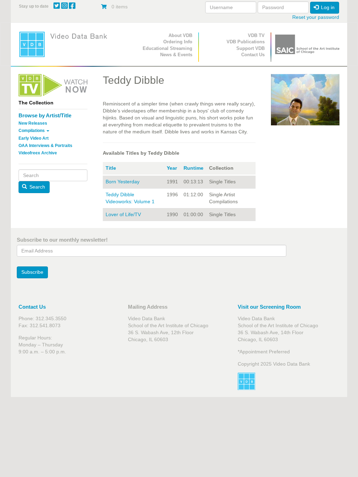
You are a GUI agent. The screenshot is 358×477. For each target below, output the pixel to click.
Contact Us (253, 54)
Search (36, 187)
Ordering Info (177, 41)
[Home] (65, 44)
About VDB (180, 35)
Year (172, 168)
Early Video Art (34, 138)
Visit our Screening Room (269, 307)
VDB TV (256, 35)
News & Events (176, 54)
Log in (327, 7)
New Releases (33, 123)
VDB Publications (246, 41)
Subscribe (32, 272)
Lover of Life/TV (123, 214)
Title (111, 168)
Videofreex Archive (38, 153)
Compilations (32, 130)
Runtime (193, 168)
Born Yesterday (122, 181)
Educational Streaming (167, 48)
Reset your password (315, 17)
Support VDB (250, 48)
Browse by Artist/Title (45, 115)
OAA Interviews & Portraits (45, 145)
